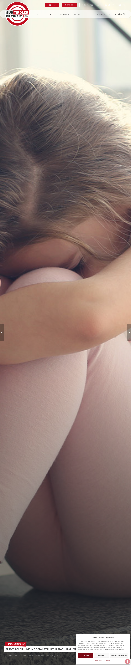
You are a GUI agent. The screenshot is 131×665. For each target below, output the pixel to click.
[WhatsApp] (124, 5)
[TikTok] (117, 5)
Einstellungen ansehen (119, 655)
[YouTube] (120, 5)
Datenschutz (98, 660)
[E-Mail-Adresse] (105, 5)
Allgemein (36, 655)
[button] (45, 14)
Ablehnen (101, 655)
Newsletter (45, 655)
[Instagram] (113, 5)
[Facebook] (109, 5)
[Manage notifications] (127, 661)
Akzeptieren (85, 655)
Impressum (107, 660)
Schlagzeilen (55, 655)
